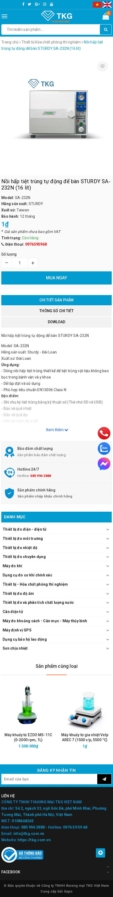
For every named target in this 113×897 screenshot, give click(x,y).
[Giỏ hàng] (105, 17)
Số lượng (9, 254)
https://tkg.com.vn (34, 840)
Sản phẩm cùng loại (56, 666)
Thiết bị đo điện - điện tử (25, 529)
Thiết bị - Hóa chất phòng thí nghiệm (35, 584)
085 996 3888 (40, 476)
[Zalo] (104, 448)
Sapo (68, 891)
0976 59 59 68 (75, 827)
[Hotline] (104, 433)
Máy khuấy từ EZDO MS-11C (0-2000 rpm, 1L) (28, 737)
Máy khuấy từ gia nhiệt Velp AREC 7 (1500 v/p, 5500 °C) (84, 737)
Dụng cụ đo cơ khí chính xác (27, 575)
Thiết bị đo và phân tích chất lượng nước (38, 602)
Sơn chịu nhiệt (15, 648)
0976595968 (36, 244)
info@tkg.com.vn (28, 833)
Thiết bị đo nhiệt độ (20, 548)
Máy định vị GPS (17, 630)
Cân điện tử (13, 612)
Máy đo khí (12, 566)
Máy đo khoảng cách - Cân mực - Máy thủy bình (45, 621)
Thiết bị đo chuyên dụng (24, 557)
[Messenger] (104, 463)
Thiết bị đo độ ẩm (18, 593)
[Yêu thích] (102, 66)
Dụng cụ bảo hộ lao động (25, 639)
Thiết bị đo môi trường (23, 538)
